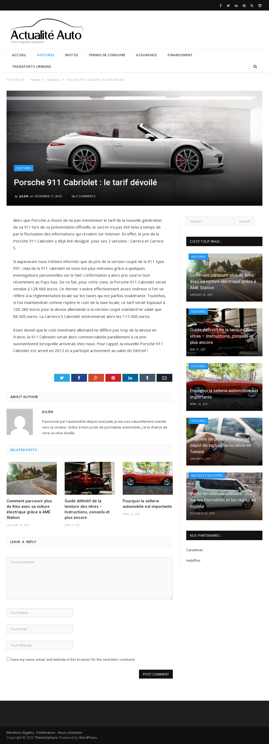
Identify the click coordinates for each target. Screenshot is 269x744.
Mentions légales (20, 732)
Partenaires (46, 732)
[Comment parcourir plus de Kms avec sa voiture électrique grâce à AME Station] (32, 478)
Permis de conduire (107, 55)
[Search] (255, 67)
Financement (180, 55)
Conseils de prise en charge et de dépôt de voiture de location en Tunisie (222, 445)
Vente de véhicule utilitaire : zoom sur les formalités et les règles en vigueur (223, 500)
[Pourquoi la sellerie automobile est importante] (148, 478)
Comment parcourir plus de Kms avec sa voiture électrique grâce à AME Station (29, 509)
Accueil (19, 55)
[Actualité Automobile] (46, 29)
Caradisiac (195, 549)
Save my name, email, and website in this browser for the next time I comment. (73, 659)
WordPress (88, 737)
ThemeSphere (46, 737)
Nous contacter (70, 732)
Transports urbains (31, 66)
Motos (71, 55)
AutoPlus (193, 560)
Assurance (146, 55)
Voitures (45, 55)
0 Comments (85, 196)
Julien (23, 196)
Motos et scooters (207, 475)
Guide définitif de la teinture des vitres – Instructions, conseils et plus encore (87, 509)
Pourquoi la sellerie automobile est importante (147, 504)
